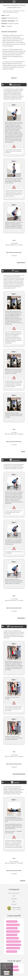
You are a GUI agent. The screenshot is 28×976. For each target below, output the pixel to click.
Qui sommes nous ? (14, 893)
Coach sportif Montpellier (13, 945)
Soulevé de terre (21, 262)
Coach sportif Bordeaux (13, 948)
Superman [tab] (16, 782)
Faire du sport (5, 10)
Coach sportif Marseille (13, 925)
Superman (22, 880)
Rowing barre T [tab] (16, 460)
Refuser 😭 (7, 974)
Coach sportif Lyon (12, 928)
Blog (14, 901)
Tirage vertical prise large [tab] (16, 626)
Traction (23, 451)
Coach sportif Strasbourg (13, 941)
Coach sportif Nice (12, 935)
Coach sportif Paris (12, 921)
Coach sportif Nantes (12, 938)
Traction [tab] (16, 271)
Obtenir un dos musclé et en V (12, 12)
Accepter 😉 (6, 972)
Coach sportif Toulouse (13, 931)
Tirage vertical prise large (19, 774)
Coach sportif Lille (11, 951)
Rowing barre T (21, 618)
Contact (14, 904)
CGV (14, 896)
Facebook (14, 899)
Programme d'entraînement (14, 10)
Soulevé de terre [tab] (16, 85)
